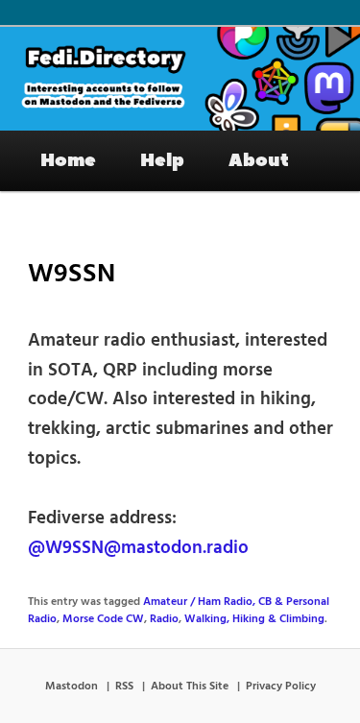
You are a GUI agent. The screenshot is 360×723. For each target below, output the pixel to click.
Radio (164, 619)
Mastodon (71, 686)
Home (68, 160)
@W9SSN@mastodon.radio (138, 548)
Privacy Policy (281, 686)
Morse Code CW (103, 619)
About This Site (189, 686)
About (258, 160)
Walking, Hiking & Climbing (254, 619)
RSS (124, 686)
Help (162, 160)
